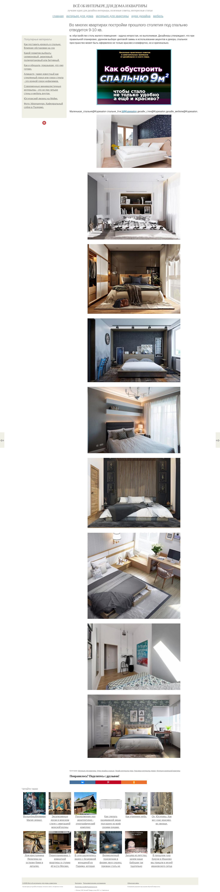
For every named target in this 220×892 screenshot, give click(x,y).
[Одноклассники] (134, 782)
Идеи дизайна (140, 16)
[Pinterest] (108, 782)
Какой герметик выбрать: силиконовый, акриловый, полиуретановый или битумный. (42, 57)
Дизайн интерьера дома (124, 770)
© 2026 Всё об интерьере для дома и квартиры (39, 883)
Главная (58, 16)
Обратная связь (133, 883)
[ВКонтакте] (82, 782)
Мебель (158, 16)
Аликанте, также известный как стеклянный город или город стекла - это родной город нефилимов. (43, 77)
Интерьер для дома (79, 16)
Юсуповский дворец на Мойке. (41, 98)
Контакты (78, 883)
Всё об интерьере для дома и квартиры (110, 5)
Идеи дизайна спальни (105, 770)
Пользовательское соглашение (94, 883)
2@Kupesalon (129, 111)
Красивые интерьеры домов (145, 770)
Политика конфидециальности (86, 887)
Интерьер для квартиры (112, 16)
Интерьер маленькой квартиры (168, 770)
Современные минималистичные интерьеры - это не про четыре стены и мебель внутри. (42, 90)
